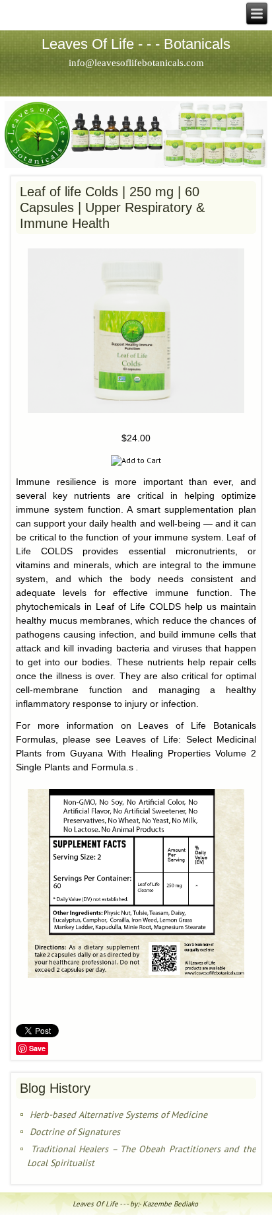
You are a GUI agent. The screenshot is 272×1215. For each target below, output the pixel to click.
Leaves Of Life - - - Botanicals (136, 44)
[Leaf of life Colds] (135, 416)
